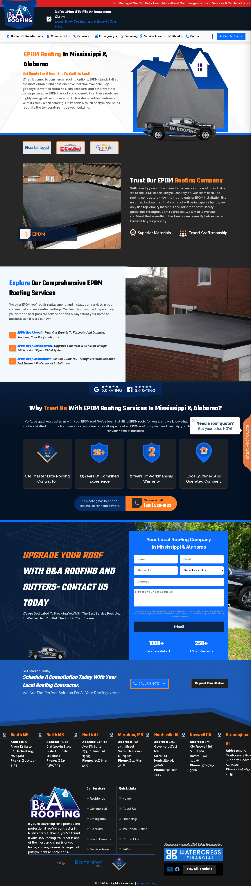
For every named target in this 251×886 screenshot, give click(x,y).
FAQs (126, 849)
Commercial (59, 36)
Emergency (107, 36)
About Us (129, 808)
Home (15, 36)
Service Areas (153, 36)
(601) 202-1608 (145, 693)
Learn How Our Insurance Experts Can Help (85, 23)
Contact (195, 36)
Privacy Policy (146, 883)
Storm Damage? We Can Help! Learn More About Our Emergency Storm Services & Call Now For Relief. (147, 3)
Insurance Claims (135, 829)
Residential (33, 36)
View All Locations (199, 869)
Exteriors (83, 36)
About (176, 36)
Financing (131, 36)
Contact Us (131, 839)
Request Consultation (210, 683)
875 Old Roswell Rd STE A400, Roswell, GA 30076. (201, 751)
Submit (178, 626)
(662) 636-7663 (146, 702)
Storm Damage (100, 839)
